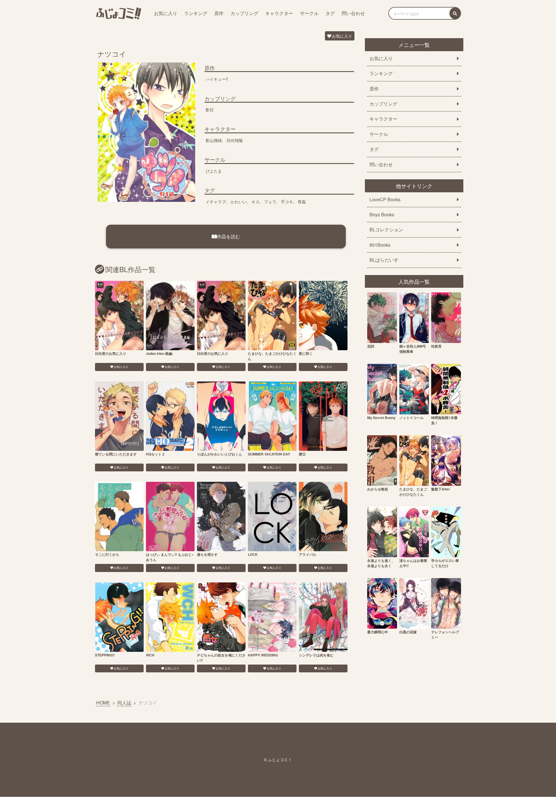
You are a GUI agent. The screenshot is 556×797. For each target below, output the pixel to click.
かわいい (239, 201)
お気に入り (165, 13)
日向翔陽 (234, 140)
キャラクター (279, 13)
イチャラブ (216, 201)
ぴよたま (214, 171)
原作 (219, 13)
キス (255, 201)
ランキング (195, 13)
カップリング (244, 13)
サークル (309, 13)
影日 (210, 109)
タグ (330, 13)
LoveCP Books (385, 199)
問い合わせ (353, 13)
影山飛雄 (214, 140)
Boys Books (382, 214)
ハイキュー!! (217, 79)
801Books (380, 245)
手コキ (287, 201)
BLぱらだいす (384, 260)
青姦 (302, 201)
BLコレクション (386, 229)
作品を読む (228, 236)
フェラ (270, 201)
